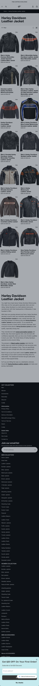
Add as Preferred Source (28, 676)
